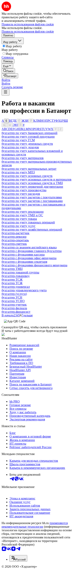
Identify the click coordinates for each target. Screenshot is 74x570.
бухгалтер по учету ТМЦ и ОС (22, 215)
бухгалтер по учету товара (19, 218)
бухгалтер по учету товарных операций (28, 222)
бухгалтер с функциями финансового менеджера (34, 265)
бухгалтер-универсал (16, 286)
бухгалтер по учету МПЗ (18, 172)
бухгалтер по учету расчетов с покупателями (32, 197)
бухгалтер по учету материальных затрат (29, 168)
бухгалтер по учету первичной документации (32, 186)
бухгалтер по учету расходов (21, 193)
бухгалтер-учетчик (14, 304)
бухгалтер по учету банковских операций (29, 133)
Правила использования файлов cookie (28, 31)
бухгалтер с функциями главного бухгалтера (32, 251)
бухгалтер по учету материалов (23, 158)
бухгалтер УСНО (13, 301)
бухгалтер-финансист (16, 311)
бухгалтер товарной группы (20, 272)
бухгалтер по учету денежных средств (27, 143)
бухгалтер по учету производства (24, 190)
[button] (6, 80)
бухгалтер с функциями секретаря (24, 261)
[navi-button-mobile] (5, 92)
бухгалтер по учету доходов (20, 147)
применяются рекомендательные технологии (35, 524)
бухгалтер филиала (14, 308)
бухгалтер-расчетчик (15, 233)
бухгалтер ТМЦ (12, 269)
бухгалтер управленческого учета (24, 290)
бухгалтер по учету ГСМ (18, 140)
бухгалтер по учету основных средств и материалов (36, 179)
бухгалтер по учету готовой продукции (28, 136)
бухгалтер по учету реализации (23, 211)
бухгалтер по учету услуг (19, 226)
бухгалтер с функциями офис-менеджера (29, 258)
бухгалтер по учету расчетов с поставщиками (32, 201)
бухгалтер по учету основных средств (27, 176)
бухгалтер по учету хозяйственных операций (32, 229)
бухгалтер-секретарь (15, 240)
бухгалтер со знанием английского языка (29, 247)
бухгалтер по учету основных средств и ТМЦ (32, 183)
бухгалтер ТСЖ (12, 279)
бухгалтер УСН (12, 297)
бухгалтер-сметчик (14, 243)
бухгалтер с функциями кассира (23, 254)
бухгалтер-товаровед (15, 276)
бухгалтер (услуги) (14, 294)
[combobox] (18, 558)
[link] (8, 70)
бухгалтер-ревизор (14, 236)
